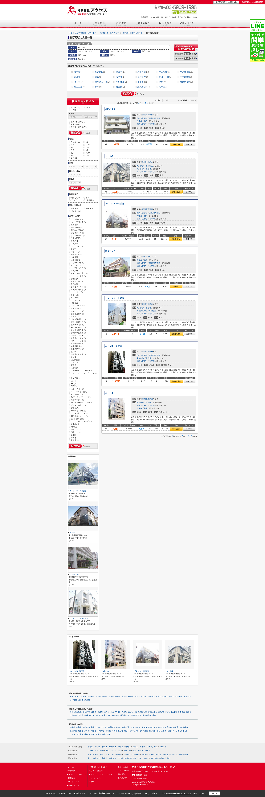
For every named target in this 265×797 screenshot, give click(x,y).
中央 (134, 750)
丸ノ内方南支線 (155, 754)
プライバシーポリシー (77, 774)
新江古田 (79, 87)
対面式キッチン (78, 338)
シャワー (75, 357)
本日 (87, 198)
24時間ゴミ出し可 (79, 416)
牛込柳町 (164, 72)
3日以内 (74, 200)
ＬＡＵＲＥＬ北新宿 (114, 298)
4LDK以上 (75, 158)
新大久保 (78, 712)
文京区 (77, 696)
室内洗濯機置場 (78, 290)
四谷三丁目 (132, 712)
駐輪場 (75, 316)
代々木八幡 (133, 731)
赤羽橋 (120, 77)
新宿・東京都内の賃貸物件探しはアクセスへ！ (155, 767)
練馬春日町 (143, 87)
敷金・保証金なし (78, 122)
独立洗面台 (76, 360)
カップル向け (77, 281)
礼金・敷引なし (77, 124)
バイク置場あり (78, 319)
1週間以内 (90, 200)
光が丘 (163, 87)
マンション (85, 108)
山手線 (139, 408)
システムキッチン (79, 335)
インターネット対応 (80, 392)
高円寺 (121, 758)
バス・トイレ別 (78, 341)
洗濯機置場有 (77, 325)
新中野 (108, 731)
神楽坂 (124, 712)
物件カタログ (73, 785)
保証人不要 (76, 238)
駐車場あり (76, 424)
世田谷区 (91, 696)
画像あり (74, 208)
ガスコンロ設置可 (79, 273)
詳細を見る (176, 144)
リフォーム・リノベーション (102, 774)
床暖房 (75, 365)
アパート (74, 108)
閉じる (214, 793)
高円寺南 (127, 750)
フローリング (77, 292)
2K (72, 148)
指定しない (75, 198)
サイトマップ (73, 782)
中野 (104, 734)
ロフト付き (76, 295)
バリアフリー (77, 246)
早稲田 (117, 712)
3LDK (88, 153)
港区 (71, 696)
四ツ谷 (93, 712)
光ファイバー (77, 389)
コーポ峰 (109, 156)
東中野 (142, 82)
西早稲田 (181, 712)
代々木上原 (74, 734)
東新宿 (120, 72)
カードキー (76, 265)
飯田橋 (78, 77)
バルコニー (76, 303)
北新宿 (150, 162)
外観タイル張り (78, 327)
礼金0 (92, 782)
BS (73, 384)
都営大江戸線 (142, 118)
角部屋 (75, 440)
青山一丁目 (165, 77)
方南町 (146, 758)
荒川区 (124, 696)
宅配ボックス (77, 400)
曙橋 (154, 715)
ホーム (71, 767)
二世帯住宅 (76, 260)
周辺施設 (121, 774)
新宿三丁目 (152, 712)
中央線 (119, 754)
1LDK (88, 145)
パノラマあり (76, 211)
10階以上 (75, 429)
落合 (112, 712)
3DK (72, 153)
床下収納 (75, 368)
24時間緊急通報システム (82, 402)
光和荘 (72, 532)
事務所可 (75, 241)
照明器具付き (77, 314)
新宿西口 (100, 72)
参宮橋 (161, 727)
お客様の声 (122, 778)
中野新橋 (73, 731)
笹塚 (108, 734)
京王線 (139, 121)
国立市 (80, 700)
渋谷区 (145, 257)
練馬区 (137, 696)
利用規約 (71, 778)
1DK (72, 145)
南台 (120, 750)
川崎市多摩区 (152, 747)
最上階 (75, 435)
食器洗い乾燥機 (78, 333)
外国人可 (75, 271)
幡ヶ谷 (93, 731)
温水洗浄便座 (77, 349)
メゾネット (76, 298)
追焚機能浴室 (77, 343)
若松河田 (143, 72)
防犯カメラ (76, 408)
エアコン (75, 362)
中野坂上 (122, 82)
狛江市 (87, 700)
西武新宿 (73, 715)
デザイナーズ (77, 233)
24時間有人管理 (78, 411)
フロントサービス (79, 413)
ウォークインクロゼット (82, 370)
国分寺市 (73, 700)
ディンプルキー (78, 405)
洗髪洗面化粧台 (78, 354)
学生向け (75, 279)
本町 (149, 257)
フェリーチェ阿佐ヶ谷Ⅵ (79, 618)
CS (73, 381)
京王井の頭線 (182, 754)
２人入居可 (76, 244)
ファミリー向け (78, 287)
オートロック (77, 394)
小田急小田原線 (169, 754)
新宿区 (145, 115)
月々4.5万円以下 (97, 771)
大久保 (106, 712)
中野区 (105, 696)
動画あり (89, 208)
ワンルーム (75, 142)
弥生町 (113, 750)
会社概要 (71, 771)
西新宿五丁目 (102, 82)
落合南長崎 (186, 82)
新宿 (146, 408)
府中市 (165, 696)
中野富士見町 (117, 731)
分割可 (75, 249)
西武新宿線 (135, 754)
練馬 (98, 87)
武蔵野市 (151, 696)
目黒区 (83, 696)
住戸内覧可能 (77, 419)
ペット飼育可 (77, 219)
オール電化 (76, 308)
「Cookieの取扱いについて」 (179, 794)
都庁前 (78, 72)
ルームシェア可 (78, 276)
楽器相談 (75, 225)
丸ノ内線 (140, 166)
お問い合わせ (123, 767)
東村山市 (187, 696)
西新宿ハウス (75, 574)
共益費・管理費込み (79, 127)
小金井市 (178, 696)
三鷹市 (158, 696)
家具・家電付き (78, 322)
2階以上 (75, 427)
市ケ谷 (167, 712)
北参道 (80, 731)
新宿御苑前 (142, 712)
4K (72, 155)
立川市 (143, 696)
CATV (74, 386)
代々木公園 (143, 731)
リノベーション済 (79, 236)
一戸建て (74, 110)
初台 (146, 121)
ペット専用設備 (78, 222)
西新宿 (150, 115)
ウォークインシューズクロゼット (83, 374)
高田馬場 (86, 712)
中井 (162, 82)
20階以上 (75, 432)
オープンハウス (78, 268)
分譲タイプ (76, 252)
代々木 (78, 82)
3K (87, 150)
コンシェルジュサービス (82, 421)
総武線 (103, 754)
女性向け (75, 284)
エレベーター (77, 311)
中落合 (147, 750)
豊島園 (120, 87)
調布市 (171, 696)
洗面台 (75, 352)
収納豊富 (75, 378)
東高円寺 (154, 758)
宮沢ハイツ (110, 109)
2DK (87, 148)
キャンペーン (95, 778)
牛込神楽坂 (186, 72)
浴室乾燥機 (76, 346)
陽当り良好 (76, 227)
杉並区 (111, 696)
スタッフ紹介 (123, 771)
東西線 (144, 754)
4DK (87, 155)
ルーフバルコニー (79, 306)
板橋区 (130, 696)
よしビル (109, 393)
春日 (98, 77)
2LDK (73, 150)
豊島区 (117, 696)
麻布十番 (142, 77)
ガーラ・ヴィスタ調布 (78, 491)
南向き (75, 438)
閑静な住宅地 (77, 230)
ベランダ (75, 300)
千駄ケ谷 (101, 731)
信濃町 (100, 712)
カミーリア (110, 251)
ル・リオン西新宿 (113, 346)
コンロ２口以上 (78, 330)
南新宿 (118, 727)
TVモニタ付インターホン (82, 397)
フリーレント (77, 263)
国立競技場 (186, 77)
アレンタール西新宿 (114, 203)
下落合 (80, 715)
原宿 (177, 731)
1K (87, 142)
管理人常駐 (76, 254)
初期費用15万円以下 (98, 767)
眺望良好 (75, 257)
